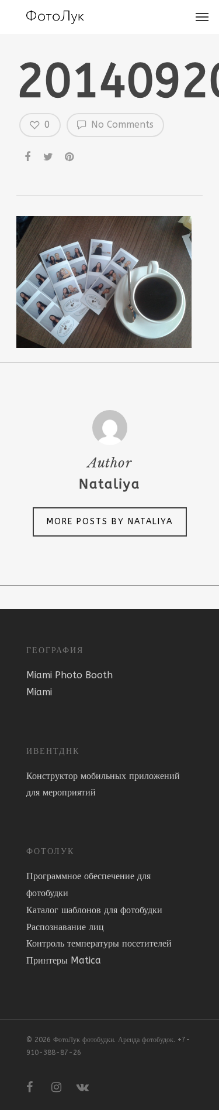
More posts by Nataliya (110, 522)
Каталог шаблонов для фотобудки (94, 910)
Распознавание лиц (65, 927)
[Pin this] (71, 154)
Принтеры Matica (63, 960)
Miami (39, 692)
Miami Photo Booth (69, 675)
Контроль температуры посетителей (99, 943)
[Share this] (28, 154)
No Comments (121, 124)
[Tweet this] (49, 154)
